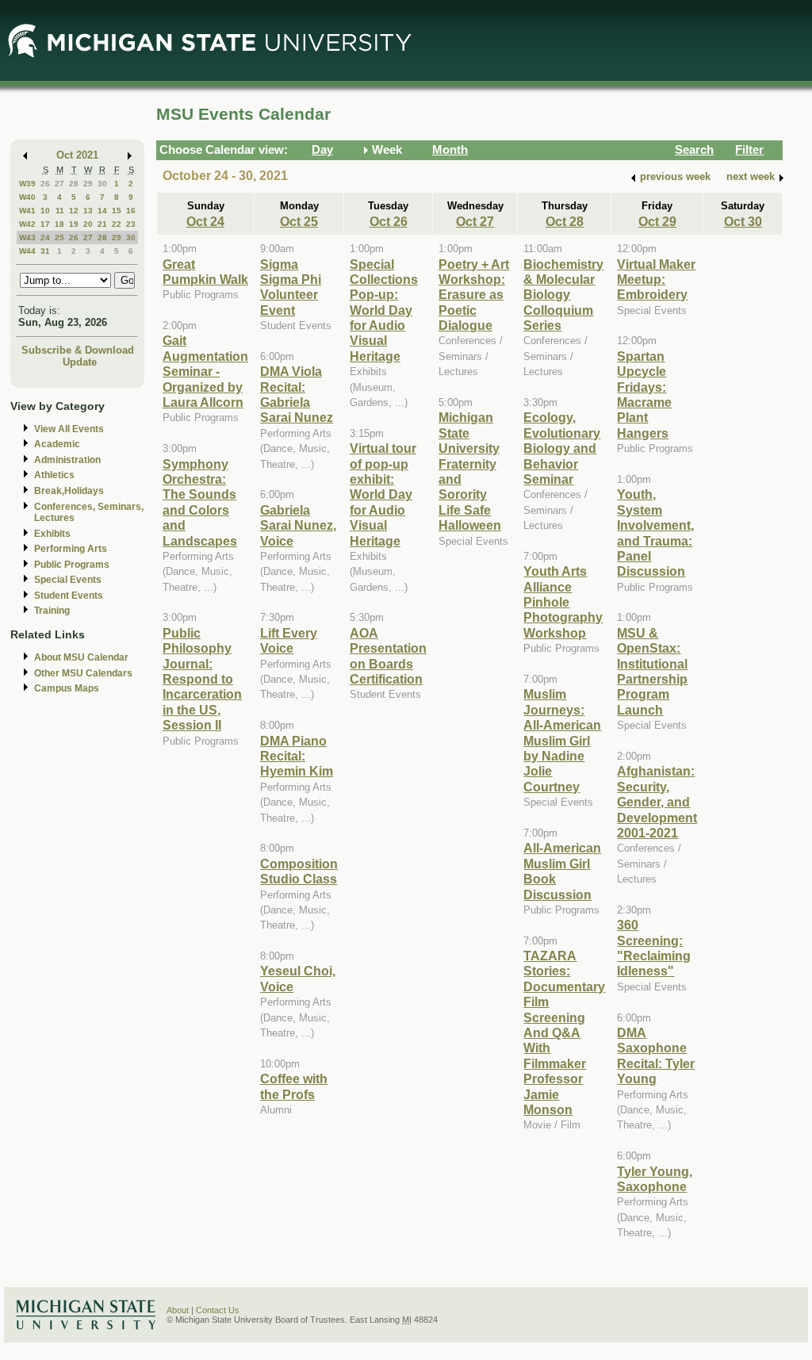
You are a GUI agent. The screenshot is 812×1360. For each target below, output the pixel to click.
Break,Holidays (69, 490)
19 (74, 224)
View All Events (69, 429)
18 (59, 224)
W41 (27, 210)
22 (116, 224)
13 (88, 210)
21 (102, 224)
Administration (67, 459)
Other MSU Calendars (83, 673)
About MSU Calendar (81, 657)
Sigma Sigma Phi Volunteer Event (290, 287)
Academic (57, 444)
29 (88, 183)
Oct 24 (205, 221)
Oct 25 (299, 221)
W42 (27, 224)
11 (60, 210)
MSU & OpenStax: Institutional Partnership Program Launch (652, 671)
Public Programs (71, 564)
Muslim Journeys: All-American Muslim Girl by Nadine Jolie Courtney (562, 740)
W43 (27, 237)
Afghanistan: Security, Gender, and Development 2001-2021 (657, 802)
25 (59, 237)
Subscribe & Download (77, 350)
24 (45, 237)
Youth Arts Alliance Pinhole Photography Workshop (563, 602)
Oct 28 (565, 221)
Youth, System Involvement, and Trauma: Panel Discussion (655, 532)
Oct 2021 (77, 155)
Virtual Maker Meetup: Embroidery (656, 279)
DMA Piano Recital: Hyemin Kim (296, 756)
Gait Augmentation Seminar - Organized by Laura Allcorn (205, 371)
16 (131, 210)
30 (102, 183)
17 (45, 224)
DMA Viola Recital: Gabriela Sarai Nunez (296, 394)
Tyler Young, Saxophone (654, 1178)
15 (116, 210)
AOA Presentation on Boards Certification (388, 656)
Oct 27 (475, 221)
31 (45, 251)
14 (102, 210)
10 (45, 210)
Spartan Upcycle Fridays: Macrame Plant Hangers (644, 394)
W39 (27, 183)
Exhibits (52, 533)
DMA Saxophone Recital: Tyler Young (656, 1055)
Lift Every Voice (288, 640)
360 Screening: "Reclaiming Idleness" (654, 948)
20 (88, 224)
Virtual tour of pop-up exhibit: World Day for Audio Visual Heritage (383, 494)
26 (45, 183)
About (178, 1310)
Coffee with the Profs (293, 1086)
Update (80, 362)
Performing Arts (70, 548)
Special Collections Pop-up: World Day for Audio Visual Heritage (384, 310)
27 (59, 183)
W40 (27, 197)
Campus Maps (66, 688)
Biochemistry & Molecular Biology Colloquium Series (563, 295)
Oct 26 (389, 221)
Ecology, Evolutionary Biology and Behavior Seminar (561, 448)
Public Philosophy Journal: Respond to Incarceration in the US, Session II (202, 679)
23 (131, 224)
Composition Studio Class (299, 871)
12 (74, 210)
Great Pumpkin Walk (205, 271)
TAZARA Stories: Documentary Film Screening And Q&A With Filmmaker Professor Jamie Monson (564, 1032)
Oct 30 (743, 221)
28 (74, 183)
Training (52, 610)
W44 (27, 251)
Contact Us (217, 1310)
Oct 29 (657, 221)
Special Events (68, 579)
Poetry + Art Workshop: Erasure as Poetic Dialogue (474, 295)
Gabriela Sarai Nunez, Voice (298, 525)
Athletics (54, 475)
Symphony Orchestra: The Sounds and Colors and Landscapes (200, 502)
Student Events (68, 595)
